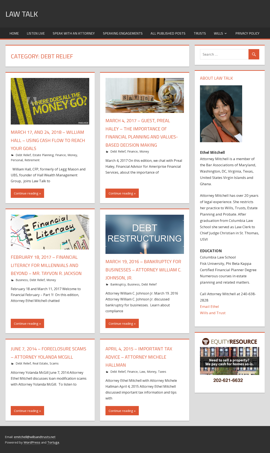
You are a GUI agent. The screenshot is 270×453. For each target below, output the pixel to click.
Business (22, 280)
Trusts (200, 33)
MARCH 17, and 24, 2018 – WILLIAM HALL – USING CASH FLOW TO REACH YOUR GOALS (48, 140)
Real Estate (40, 363)
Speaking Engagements (123, 33)
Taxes (162, 372)
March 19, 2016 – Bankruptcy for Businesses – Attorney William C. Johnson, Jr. (143, 269)
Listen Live (36, 33)
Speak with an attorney (74, 33)
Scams (54, 363)
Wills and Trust (212, 312)
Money (72, 155)
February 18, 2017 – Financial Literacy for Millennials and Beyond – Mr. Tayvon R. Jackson (46, 265)
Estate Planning (43, 155)
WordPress (32, 442)
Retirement (32, 160)
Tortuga (53, 442)
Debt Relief (23, 155)
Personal (17, 160)
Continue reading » (27, 193)
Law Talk (21, 14)
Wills (218, 33)
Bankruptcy (118, 284)
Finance (60, 155)
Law (142, 372)
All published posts (168, 33)
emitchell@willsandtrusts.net (34, 437)
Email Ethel (209, 306)
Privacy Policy (247, 33)
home (14, 33)
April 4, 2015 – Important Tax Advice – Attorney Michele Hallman (138, 357)
